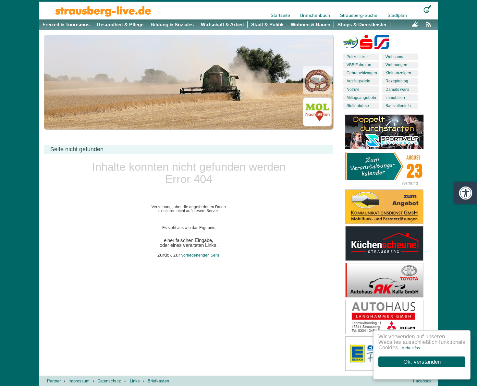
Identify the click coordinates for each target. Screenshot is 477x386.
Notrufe (353, 89)
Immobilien (395, 97)
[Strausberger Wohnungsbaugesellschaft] (350, 43)
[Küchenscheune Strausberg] (389, 243)
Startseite (281, 15)
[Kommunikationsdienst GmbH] (389, 206)
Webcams (394, 56)
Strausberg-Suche (359, 15)
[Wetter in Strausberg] (415, 23)
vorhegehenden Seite (200, 255)
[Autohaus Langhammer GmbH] (389, 317)
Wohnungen (396, 65)
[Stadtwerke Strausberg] (381, 43)
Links (135, 381)
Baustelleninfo (398, 105)
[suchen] (427, 9)
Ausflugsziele (358, 81)
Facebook (422, 381)
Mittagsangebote (361, 97)
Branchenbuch (315, 15)
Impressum (79, 381)
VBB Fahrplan (359, 65)
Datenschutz (109, 381)
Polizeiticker (357, 56)
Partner (54, 381)
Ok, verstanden (422, 362)
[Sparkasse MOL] (366, 43)
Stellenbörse (358, 105)
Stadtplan (397, 15)
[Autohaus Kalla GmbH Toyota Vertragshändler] (389, 280)
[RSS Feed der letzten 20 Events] (430, 23)
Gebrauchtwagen (362, 73)
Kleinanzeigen (398, 73)
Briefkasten (158, 381)
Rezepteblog (396, 81)
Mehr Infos (410, 348)
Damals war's (397, 89)
